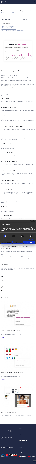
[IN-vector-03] (2, 276)
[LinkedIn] (19, 440)
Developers (20, 447)
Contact (20, 434)
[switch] (13, 236)
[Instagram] (26, 440)
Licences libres (21, 452)
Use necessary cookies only (6, 242)
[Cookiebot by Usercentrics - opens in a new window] (31, 221)
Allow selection (18, 242)
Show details (31, 239)
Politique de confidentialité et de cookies (7, 447)
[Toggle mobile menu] (34, 1)
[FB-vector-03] (2, 283)
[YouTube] (21, 440)
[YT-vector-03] (2, 279)
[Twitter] (24, 440)
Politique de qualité (4, 449)
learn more (5, 337)
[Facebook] (23, 440)
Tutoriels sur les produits (22, 449)
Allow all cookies (29, 242)
